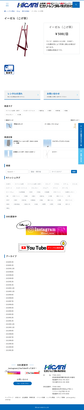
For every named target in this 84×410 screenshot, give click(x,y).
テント (56, 188)
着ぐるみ (50, 200)
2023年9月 (10, 331)
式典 (19, 114)
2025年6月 (10, 275)
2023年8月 (10, 334)
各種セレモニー (70, 192)
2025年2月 (10, 282)
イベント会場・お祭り (13, 110)
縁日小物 (27, 204)
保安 (31, 192)
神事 (59, 200)
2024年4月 (10, 311)
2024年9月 (10, 295)
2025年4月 (10, 278)
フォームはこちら (23, 383)
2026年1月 (10, 265)
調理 (44, 204)
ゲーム (66, 184)
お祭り (9, 184)
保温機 (47, 192)
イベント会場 (19, 184)
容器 (26, 196)
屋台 (34, 196)
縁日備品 (17, 204)
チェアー (46, 188)
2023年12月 (10, 324)
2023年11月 (10, 327)
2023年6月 (10, 340)
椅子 (8, 200)
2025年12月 (10, 268)
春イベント (60, 196)
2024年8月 (10, 298)
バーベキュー (10, 192)
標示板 (58, 110)
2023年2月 (10, 350)
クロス (57, 184)
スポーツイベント (30, 110)
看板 (66, 110)
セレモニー (10, 114)
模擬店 (33, 200)
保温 (39, 192)
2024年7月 (10, 301)
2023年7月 (10, 337)
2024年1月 (10, 321)
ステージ (9, 188)
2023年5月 (10, 344)
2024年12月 (10, 288)
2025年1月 (10, 285)
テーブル (65, 188)
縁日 (8, 204)
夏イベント (17, 196)
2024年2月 (10, 317)
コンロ (75, 184)
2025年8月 (10, 272)
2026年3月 (10, 262)
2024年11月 (10, 291)
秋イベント (69, 200)
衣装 (36, 204)
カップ (48, 184)
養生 (8, 208)
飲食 (59, 204)
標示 (50, 110)
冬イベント (57, 192)
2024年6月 (10, 304)
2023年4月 (10, 347)
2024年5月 (10, 308)
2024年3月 (10, 314)
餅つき (68, 204)
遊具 (52, 204)
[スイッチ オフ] (76, 5)
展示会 (42, 110)
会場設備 (22, 192)
